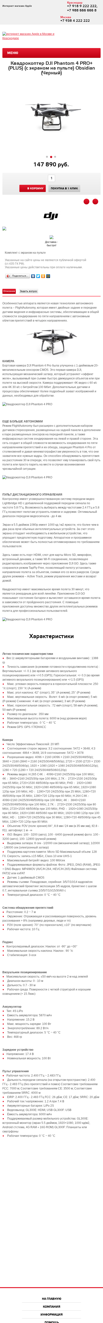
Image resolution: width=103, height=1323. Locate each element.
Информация (51, 1315)
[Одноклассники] (43, 276)
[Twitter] (38, 276)
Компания (51, 1307)
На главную (51, 1299)
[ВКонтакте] (33, 276)
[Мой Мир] (48, 276)
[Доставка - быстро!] (51, 236)
